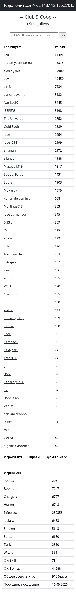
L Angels (10, 262)
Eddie (8, 182)
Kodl (7, 334)
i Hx (7, 246)
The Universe (14, 118)
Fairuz (9, 270)
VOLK (8, 286)
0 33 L (8, 222)
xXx (7, 55)
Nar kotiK (11, 102)
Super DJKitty (14, 318)
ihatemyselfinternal (18, 63)
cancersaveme (15, 94)
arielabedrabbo (15, 414)
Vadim (9, 406)
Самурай (11, 350)
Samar (9, 326)
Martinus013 (13, 206)
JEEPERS (10, 110)
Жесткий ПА (13, 254)
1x (6, 390)
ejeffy (8, 310)
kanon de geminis (17, 198)
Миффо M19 (13, 166)
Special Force (14, 174)
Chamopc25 (13, 294)
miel (7, 430)
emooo (9, 278)
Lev (7, 79)
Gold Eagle (12, 126)
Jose (7, 134)
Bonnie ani (12, 398)
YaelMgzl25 (12, 71)
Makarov (11, 190)
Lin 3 (7, 86)
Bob (7, 374)
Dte (7, 230)
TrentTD (10, 358)
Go (62, 35)
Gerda (9, 438)
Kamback (11, 342)
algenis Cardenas (17, 446)
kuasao (9, 238)
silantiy (9, 158)
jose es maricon (16, 214)
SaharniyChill (14, 382)
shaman (10, 150)
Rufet (8, 422)
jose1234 (11, 142)
